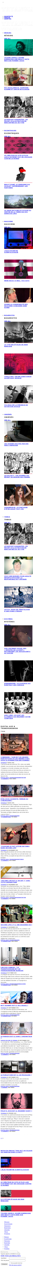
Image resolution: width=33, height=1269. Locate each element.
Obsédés (8, 414)
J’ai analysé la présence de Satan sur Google (16, 405)
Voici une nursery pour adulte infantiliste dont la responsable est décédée (17, 577)
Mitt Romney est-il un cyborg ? (14, 1005)
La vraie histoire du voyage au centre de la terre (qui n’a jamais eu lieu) (17, 212)
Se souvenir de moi (16, 1263)
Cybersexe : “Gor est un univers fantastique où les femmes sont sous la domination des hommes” (15, 758)
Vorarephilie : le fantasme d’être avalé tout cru (16, 508)
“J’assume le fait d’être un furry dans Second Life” (15, 847)
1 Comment (4, 1087)
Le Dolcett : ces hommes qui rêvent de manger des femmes (17, 476)
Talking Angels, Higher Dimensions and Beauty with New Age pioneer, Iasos (16, 59)
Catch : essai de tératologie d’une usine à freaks (17, 610)
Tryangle (4, 762)
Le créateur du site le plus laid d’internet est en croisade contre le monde (18, 157)
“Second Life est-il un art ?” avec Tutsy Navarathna (15, 881)
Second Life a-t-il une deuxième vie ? (16, 925)
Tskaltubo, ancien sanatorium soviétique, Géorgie (17, 377)
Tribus (7, 517)
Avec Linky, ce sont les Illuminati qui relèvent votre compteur (17, 716)
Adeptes (7, 19)
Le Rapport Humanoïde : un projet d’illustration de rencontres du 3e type (16, 121)
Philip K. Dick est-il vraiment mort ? (16, 1111)
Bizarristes (9, 315)
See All (7, 38)
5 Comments (5, 898)
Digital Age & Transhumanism (10, 777)
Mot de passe (5, 1260)
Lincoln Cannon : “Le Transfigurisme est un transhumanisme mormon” (12, 969)
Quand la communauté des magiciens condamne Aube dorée (16, 306)
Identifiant (3, 1258)
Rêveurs (7, 33)
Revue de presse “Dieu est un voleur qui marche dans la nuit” (16, 1151)
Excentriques (10, 130)
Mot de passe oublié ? (15, 1265)
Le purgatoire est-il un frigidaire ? (16, 1075)
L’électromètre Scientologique (11, 251)
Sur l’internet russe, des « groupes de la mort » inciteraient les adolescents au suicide (17, 651)
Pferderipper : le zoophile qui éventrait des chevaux (17, 684)
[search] (18, 1252)
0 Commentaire (6, 817)
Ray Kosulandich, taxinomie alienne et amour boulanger (16, 88)
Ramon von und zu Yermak (9, 1040)
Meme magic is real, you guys (16, 281)
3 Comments (5, 860)
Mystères (8, 619)
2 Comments (5, 778)
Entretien (22, 777)
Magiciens (8, 221)
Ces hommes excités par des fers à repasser (16, 444)
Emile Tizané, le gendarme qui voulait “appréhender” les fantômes (17, 186)
